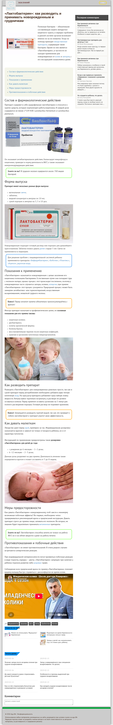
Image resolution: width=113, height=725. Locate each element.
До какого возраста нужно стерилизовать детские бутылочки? (19, 675)
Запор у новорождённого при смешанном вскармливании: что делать (55, 663)
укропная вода (23, 264)
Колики (54, 623)
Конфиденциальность (25, 714)
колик (57, 57)
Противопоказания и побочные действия (27, 92)
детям (42, 249)
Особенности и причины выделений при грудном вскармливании (54, 675)
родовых (38, 563)
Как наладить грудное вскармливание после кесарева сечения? (56, 687)
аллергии (53, 284)
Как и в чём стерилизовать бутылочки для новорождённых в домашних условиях (20, 687)
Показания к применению (20, 80)
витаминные (44, 524)
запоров (66, 57)
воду (17, 396)
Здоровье (23, 623)
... (101, 34)
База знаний (24, 3)
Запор (37, 623)
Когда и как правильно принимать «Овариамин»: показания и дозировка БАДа (91, 77)
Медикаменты (13, 623)
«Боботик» (53, 261)
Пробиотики (45, 623)
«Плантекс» (64, 261)
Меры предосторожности (20, 88)
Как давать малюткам (18, 84)
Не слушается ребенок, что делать (89, 95)
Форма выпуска (16, 76)
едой (27, 428)
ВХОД (103, 2)
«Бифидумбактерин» (39, 261)
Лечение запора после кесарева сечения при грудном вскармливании (21, 663)
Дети (31, 623)
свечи (23, 193)
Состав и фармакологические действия (26, 72)
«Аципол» (12, 264)
